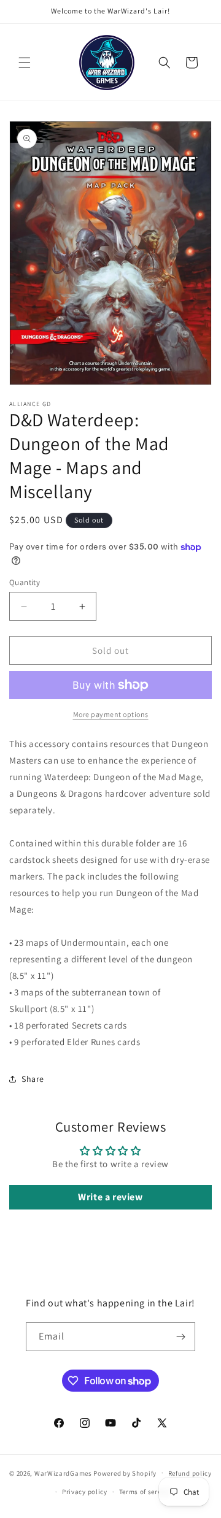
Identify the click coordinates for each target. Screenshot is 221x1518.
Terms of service (145, 1491)
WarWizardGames (63, 1472)
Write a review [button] (110, 1196)
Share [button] (32, 1078)
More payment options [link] (111, 714)
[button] (24, 62)
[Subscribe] (181, 1336)
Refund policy (190, 1473)
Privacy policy (84, 1491)
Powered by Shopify (125, 1472)
